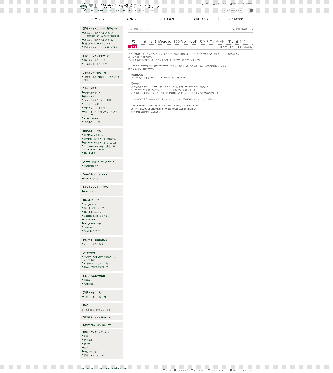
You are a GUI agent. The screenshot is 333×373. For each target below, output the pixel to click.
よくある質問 (236, 19)
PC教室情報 (89, 252)
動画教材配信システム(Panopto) (99, 161)
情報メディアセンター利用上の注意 (100, 47)
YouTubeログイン (92, 231)
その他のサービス (92, 122)
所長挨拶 (88, 340)
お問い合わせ (201, 19)
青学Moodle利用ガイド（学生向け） (101, 142)
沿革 (86, 348)
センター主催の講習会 (94, 276)
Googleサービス (91, 200)
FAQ (86, 305)
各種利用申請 (90, 92)
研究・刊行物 (90, 351)
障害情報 (248, 47)
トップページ (97, 19)
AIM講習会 (89, 284)
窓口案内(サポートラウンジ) (97, 43)
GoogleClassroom (92, 212)
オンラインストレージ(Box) (97, 187)
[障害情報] (132, 46)
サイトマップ (221, 4)
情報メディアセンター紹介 (242, 4)
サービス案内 (166, 19)
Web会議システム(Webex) (96, 174)
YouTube (88, 227)
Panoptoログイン (92, 166)
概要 (86, 336)
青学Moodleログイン (94, 135)
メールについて (91, 104)
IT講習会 (88, 280)
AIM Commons (91, 118)
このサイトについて (218, 370)
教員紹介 (88, 344)
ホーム (207, 4)
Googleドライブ (91, 204)
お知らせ (132, 19)
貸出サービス (90, 96)
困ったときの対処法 (93, 244)
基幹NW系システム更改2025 (97, 325)
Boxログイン (90, 191)
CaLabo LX (89, 153)
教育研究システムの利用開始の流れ (103, 36)
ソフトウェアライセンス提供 (97, 100)
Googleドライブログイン (96, 208)
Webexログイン (91, 179)
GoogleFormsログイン (94, 223)
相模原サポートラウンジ (95, 64)
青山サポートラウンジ (94, 60)
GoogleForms (90, 220)
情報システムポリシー (94, 355)
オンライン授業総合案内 (95, 239)
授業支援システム (92, 130)
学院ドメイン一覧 (92, 297)
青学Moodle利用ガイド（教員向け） (101, 139)
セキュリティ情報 (92, 73)
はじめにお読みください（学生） (99, 40)
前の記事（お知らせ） (139, 29)
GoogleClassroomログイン (97, 216)
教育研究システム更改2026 (97, 317)
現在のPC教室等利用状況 (96, 267)
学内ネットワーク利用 (94, 108)
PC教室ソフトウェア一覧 (96, 263)
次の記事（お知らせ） (241, 29)
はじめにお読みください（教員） (99, 33)
